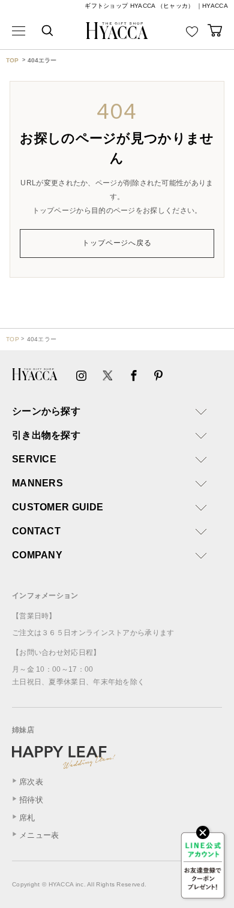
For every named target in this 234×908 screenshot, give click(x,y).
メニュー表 (39, 835)
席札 (27, 817)
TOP (12, 60)
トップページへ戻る (117, 243)
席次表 (31, 781)
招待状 (31, 799)
